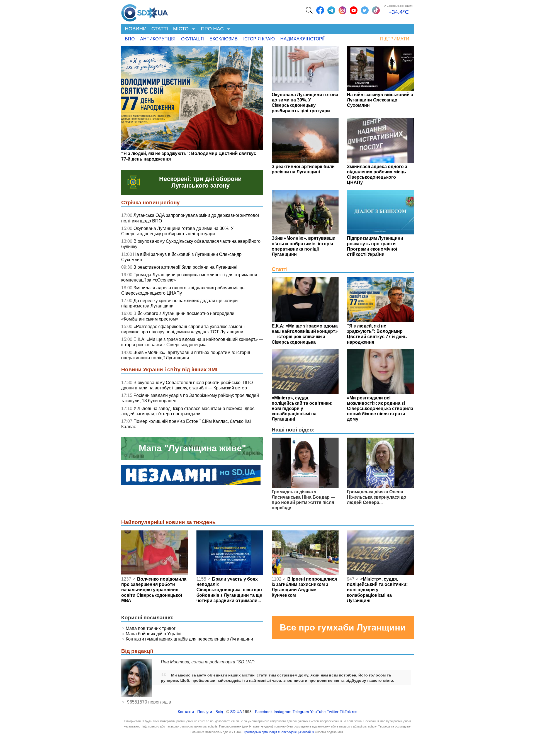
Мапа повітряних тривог (151, 628)
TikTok (345, 712)
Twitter (333, 712)
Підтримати (394, 39)
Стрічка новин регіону (150, 202)
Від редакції (137, 651)
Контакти (186, 712)
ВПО (130, 39)
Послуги (204, 712)
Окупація (192, 39)
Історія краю (259, 39)
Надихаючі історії (302, 39)
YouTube (318, 712)
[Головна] (144, 11)
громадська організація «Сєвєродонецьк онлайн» (279, 732)
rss (354, 712)
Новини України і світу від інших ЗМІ (169, 369)
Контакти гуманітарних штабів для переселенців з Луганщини (189, 639)
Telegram (301, 712)
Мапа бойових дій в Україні (153, 633)
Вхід (219, 712)
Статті (159, 28)
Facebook (264, 712)
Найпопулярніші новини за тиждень (168, 522)
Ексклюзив (224, 39)
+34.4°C (398, 12)
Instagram (282, 712)
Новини (136, 28)
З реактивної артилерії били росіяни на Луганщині (185, 267)
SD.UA (236, 712)
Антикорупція (158, 39)
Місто (180, 29)
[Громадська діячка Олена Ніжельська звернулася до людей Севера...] (380, 486)
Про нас (211, 29)
